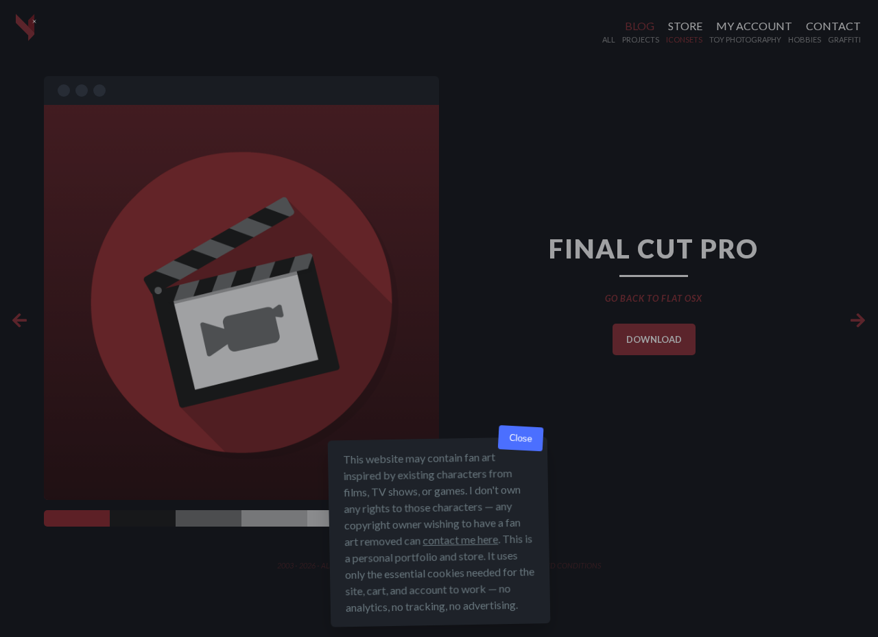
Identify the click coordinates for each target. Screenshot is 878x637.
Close (520, 438)
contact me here (460, 539)
